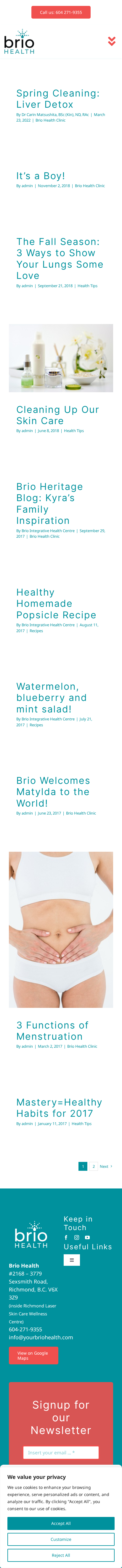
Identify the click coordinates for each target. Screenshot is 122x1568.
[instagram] (76, 1237)
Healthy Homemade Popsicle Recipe (56, 603)
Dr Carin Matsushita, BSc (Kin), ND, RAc (55, 114)
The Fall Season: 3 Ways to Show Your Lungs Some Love (60, 258)
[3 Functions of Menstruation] (61, 930)
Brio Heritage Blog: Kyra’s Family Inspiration (50, 503)
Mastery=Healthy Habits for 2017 (59, 1107)
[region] (61, 1517)
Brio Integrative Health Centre (48, 530)
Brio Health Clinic (50, 120)
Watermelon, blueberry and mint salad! (51, 698)
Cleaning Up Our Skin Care (53, 343)
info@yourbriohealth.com (41, 1337)
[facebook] (66, 1237)
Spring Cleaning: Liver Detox (58, 98)
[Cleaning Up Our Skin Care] (61, 358)
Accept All (61, 1523)
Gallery (68, 343)
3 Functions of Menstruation (53, 915)
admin (27, 185)
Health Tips (87, 285)
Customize (61, 1539)
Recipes (36, 630)
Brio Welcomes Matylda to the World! (53, 792)
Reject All (61, 1555)
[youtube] (87, 1237)
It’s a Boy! (40, 176)
